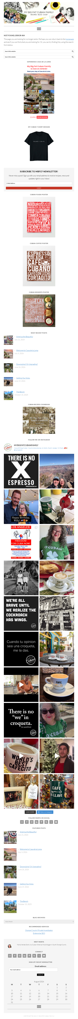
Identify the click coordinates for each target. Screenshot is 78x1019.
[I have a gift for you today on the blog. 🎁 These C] (21, 791)
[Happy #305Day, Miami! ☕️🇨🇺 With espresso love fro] (57, 578)
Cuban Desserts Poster (39, 292)
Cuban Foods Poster (39, 194)
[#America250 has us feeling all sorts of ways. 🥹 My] (57, 471)
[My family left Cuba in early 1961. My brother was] (21, 578)
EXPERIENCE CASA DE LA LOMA (39, 62)
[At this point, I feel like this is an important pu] (21, 649)
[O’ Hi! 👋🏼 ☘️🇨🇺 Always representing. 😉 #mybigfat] (57, 720)
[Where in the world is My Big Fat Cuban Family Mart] (21, 684)
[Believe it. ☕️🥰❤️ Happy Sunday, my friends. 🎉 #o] (21, 756)
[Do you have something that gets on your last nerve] (21, 471)
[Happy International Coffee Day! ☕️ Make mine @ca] (57, 649)
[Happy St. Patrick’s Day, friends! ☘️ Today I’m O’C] (57, 542)
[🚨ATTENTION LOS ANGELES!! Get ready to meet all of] (21, 542)
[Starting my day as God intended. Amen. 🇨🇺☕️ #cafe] (57, 684)
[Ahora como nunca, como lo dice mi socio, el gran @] (57, 613)
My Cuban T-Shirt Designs (39, 127)
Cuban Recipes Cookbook (39, 404)
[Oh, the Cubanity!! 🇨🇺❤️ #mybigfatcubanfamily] (21, 720)
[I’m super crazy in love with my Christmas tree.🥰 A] (57, 756)
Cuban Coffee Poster (39, 243)
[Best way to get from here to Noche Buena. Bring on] (57, 791)
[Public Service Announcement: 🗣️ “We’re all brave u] (21, 613)
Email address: (40, 966)
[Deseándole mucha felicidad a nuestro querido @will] (21, 506)
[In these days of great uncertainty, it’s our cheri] (57, 506)
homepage (70, 39)
